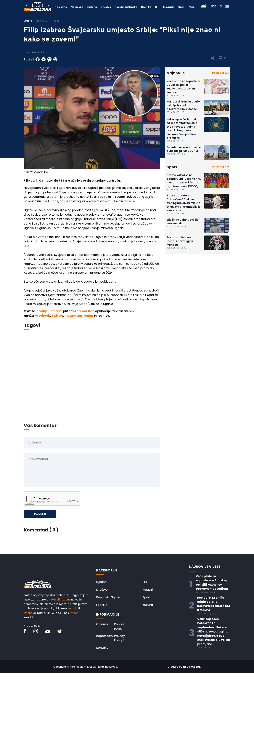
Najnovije (77, 7)
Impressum (104, 636)
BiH (157, 7)
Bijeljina (92, 7)
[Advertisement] (92, 381)
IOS (91, 311)
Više (191, 7)
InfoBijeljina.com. (59, 599)
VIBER (88, 315)
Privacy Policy (119, 626)
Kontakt (102, 647)
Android (80, 311)
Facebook (42, 315)
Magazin (169, 7)
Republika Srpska (126, 7)
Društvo (106, 7)
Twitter (57, 315)
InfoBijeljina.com (49, 311)
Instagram (73, 315)
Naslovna (61, 7)
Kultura (147, 605)
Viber (74, 613)
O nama (102, 624)
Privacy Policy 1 (119, 638)
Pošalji (40, 514)
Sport (182, 7)
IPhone (28, 613)
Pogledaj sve (220, 73)
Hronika (146, 7)
